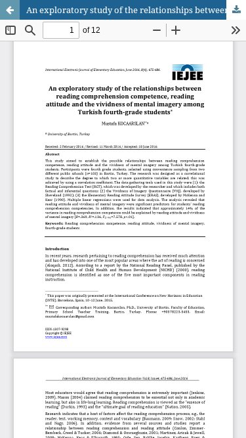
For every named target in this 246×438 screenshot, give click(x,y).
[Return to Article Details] (10, 10)
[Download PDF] (236, 10)
